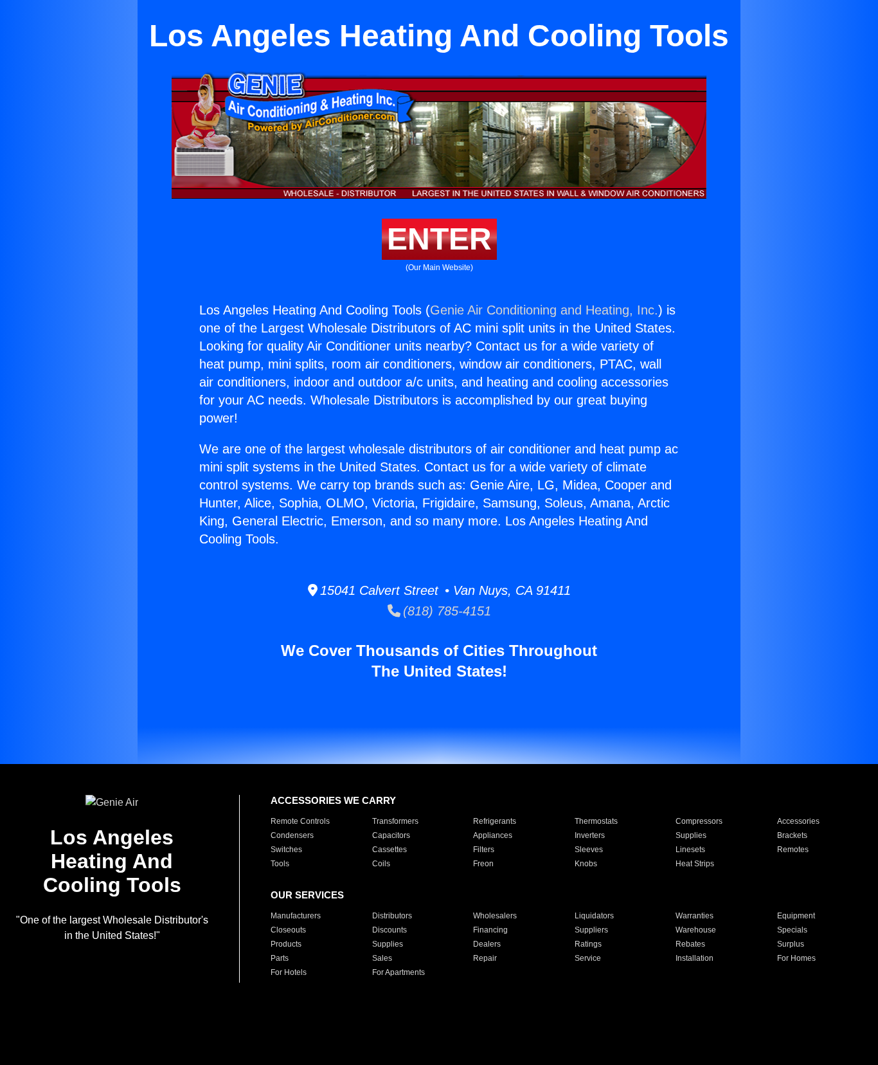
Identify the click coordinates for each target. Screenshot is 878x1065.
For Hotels (289, 972)
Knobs (586, 863)
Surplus (790, 944)
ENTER (439, 239)
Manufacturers (296, 915)
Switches (286, 849)
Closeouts (288, 929)
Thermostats (596, 821)
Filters (483, 849)
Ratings (588, 944)
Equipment (796, 915)
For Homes (796, 958)
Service (588, 958)
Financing (490, 929)
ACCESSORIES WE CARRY (333, 800)
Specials (792, 929)
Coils (381, 863)
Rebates (690, 944)
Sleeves (589, 849)
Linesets (690, 849)
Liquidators (594, 915)
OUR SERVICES (307, 894)
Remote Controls (300, 821)
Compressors (699, 821)
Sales (382, 958)
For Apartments (398, 972)
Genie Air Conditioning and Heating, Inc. (544, 310)
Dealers (487, 944)
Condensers (292, 835)
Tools (280, 863)
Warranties (694, 915)
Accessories (798, 821)
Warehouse (696, 929)
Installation (694, 958)
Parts (280, 958)
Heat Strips (695, 863)
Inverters (590, 835)
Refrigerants (494, 821)
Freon (483, 863)
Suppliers (591, 929)
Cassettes (389, 849)
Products (286, 944)
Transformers (395, 821)
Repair (485, 958)
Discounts (389, 929)
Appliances (492, 835)
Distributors (392, 915)
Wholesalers (495, 915)
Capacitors (391, 835)
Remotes (793, 849)
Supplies (691, 835)
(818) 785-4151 (445, 611)
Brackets (792, 835)
